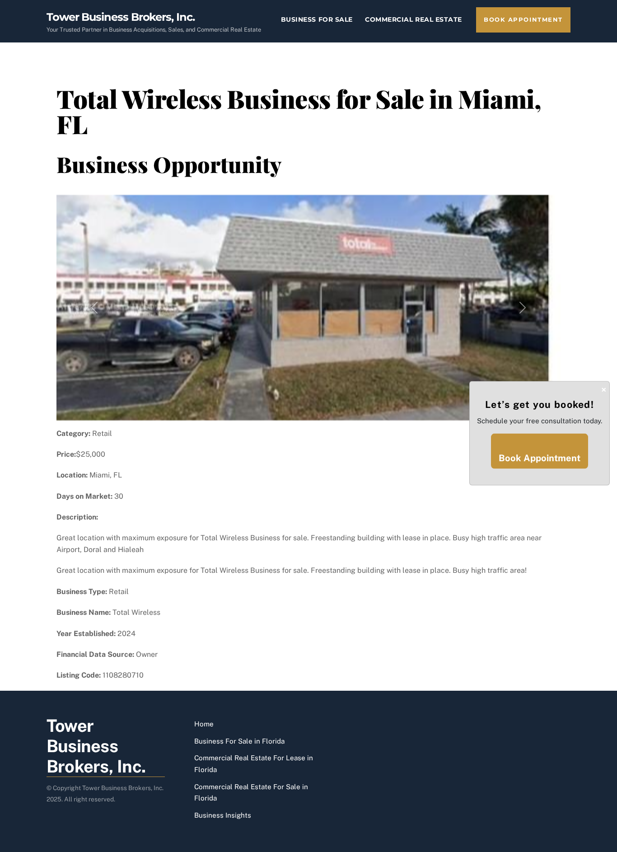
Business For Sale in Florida (239, 741)
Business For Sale (317, 19)
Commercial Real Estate (413, 19)
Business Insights (222, 815)
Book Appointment (523, 19)
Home (204, 724)
